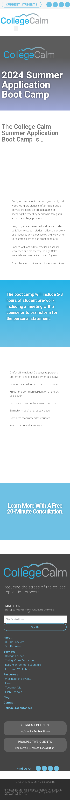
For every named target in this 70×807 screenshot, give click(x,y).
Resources (11, 674)
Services (9, 651)
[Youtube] (61, 4)
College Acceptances (18, 708)
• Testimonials (12, 687)
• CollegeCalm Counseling (19, 660)
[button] (16, 28)
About (8, 637)
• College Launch (14, 656)
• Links (8, 683)
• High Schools (13, 692)
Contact (9, 702)
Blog (7, 697)
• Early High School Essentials (22, 664)
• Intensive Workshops (18, 669)
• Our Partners (12, 646)
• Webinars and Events (17, 678)
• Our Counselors (14, 642)
